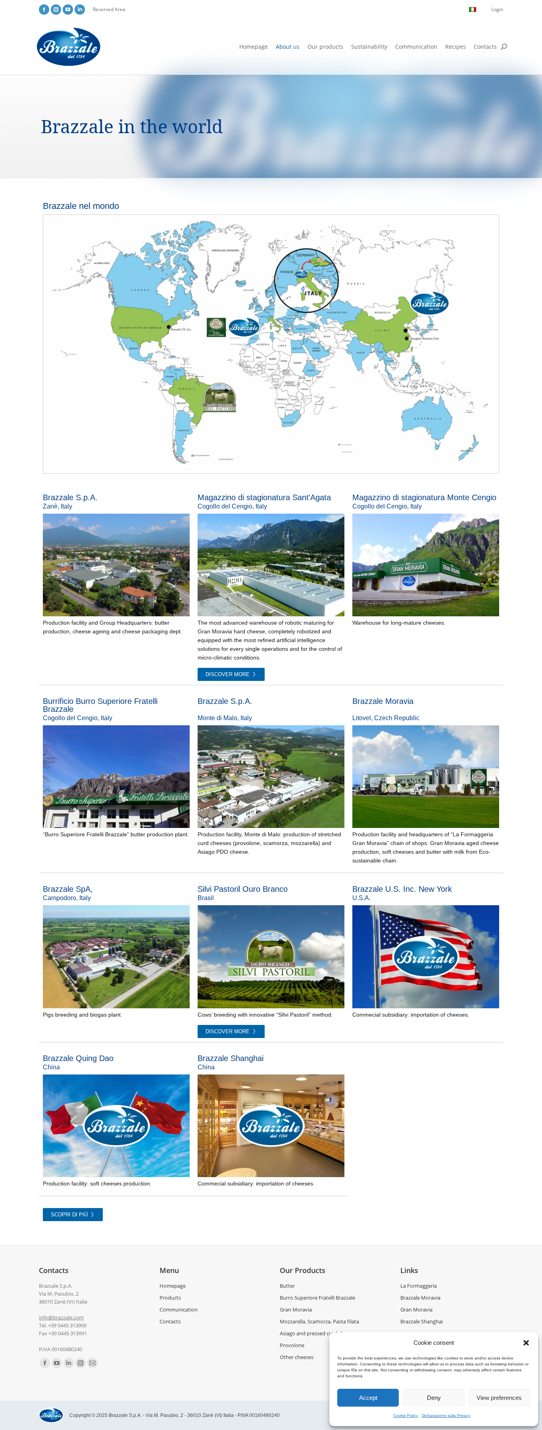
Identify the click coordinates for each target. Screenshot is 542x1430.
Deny (434, 1397)
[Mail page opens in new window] (92, 1363)
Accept (368, 1397)
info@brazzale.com (61, 1317)
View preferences (499, 1397)
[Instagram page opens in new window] (56, 9)
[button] (526, 1343)
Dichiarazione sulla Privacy (446, 1415)
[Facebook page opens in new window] (44, 9)
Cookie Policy (405, 1415)
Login (497, 9)
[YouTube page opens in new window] (68, 9)
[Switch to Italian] (472, 9)
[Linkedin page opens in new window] (80, 9)
